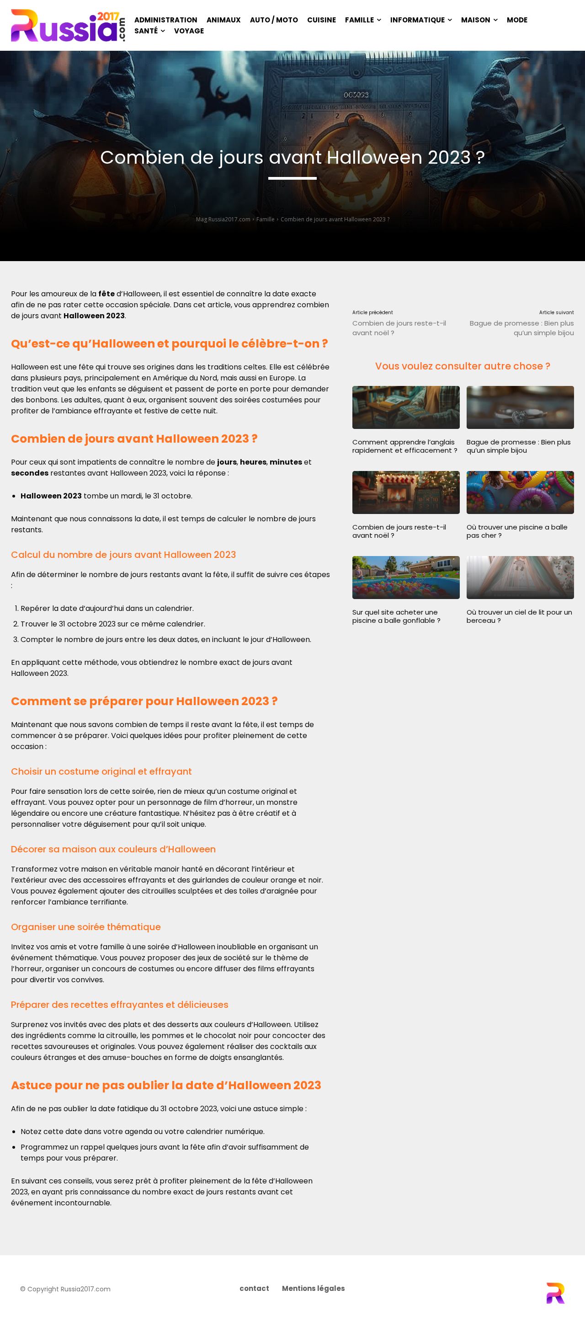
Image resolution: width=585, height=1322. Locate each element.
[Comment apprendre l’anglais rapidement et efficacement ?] (406, 407)
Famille (265, 219)
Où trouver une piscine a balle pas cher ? (517, 531)
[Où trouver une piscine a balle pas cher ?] (520, 492)
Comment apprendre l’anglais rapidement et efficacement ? (404, 446)
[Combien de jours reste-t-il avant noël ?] (406, 492)
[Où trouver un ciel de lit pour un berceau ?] (520, 577)
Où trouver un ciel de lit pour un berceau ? (519, 616)
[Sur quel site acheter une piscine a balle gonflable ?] (406, 577)
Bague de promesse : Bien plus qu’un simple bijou (522, 327)
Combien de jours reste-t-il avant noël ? (399, 531)
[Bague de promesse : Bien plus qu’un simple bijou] (520, 407)
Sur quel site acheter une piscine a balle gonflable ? (396, 616)
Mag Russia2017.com (223, 219)
